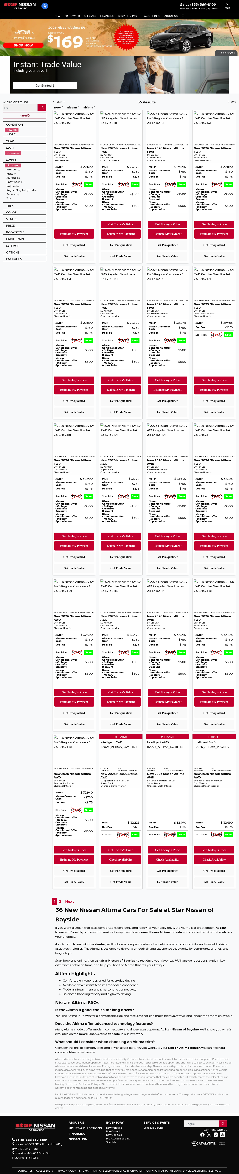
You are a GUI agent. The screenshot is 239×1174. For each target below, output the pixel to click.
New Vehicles (114, 1127)
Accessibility (45, 1170)
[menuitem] (25, 130)
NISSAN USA (78, 1139)
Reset (23, 115)
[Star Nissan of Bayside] (20, 6)
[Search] (42, 107)
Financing (77, 1134)
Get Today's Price (120, 224)
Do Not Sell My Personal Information (118, 1170)
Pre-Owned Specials (118, 1138)
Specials (111, 1142)
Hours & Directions (85, 1128)
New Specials (114, 1134)
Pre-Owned (113, 1131)
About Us (76, 1122)
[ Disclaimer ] (226, 53)
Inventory (115, 1122)
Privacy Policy (66, 1170)
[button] (45, 6)
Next (69, 901)
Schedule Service (154, 1127)
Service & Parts (157, 1122)
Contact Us (25, 1170)
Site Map (85, 1170)
